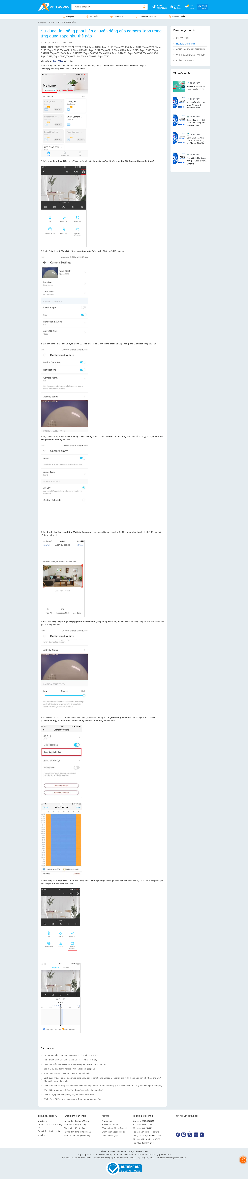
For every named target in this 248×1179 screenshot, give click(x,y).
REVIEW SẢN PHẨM (67, 22)
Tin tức (52, 22)
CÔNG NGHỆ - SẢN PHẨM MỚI (190, 49)
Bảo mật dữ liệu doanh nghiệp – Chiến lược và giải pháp (69, 1069)
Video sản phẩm (178, 16)
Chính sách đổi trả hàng (75, 1128)
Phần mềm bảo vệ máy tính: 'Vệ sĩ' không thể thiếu (67, 1073)
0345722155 (162, 8)
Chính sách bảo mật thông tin (50, 1126)
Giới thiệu (42, 1121)
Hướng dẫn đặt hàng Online (76, 1121)
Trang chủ (70, 16)
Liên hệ (41, 1135)
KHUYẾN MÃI (182, 38)
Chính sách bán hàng (147, 16)
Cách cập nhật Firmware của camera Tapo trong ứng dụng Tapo (73, 1099)
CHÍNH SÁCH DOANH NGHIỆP (190, 55)
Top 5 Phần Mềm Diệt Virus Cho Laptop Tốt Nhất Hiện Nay (70, 1060)
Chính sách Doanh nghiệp (113, 1132)
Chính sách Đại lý (110, 1135)
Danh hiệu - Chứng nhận (49, 1131)
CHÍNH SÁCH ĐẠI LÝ (185, 60)
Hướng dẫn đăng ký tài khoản (77, 1132)
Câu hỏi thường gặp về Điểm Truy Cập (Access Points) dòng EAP (73, 1090)
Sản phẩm (94, 16)
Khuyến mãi (118, 16)
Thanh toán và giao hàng (75, 1124)
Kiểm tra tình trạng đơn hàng (77, 1135)
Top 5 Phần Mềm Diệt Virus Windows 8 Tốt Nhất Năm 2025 (70, 1055)
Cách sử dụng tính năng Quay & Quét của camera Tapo (69, 1094)
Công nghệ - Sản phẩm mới (114, 1128)
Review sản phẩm (110, 1124)
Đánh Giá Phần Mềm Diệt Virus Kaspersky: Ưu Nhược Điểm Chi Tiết (75, 1064)
